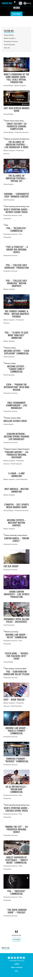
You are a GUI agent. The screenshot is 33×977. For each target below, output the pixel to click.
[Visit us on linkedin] (18, 958)
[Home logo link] (7, 3)
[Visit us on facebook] (9, 958)
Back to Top (6, 948)
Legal (16, 971)
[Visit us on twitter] (12, 958)
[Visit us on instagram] (15, 958)
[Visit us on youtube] (21, 958)
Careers (16, 964)
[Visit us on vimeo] (24, 958)
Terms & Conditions (16, 967)
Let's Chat (16, 940)
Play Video (16, 14)
